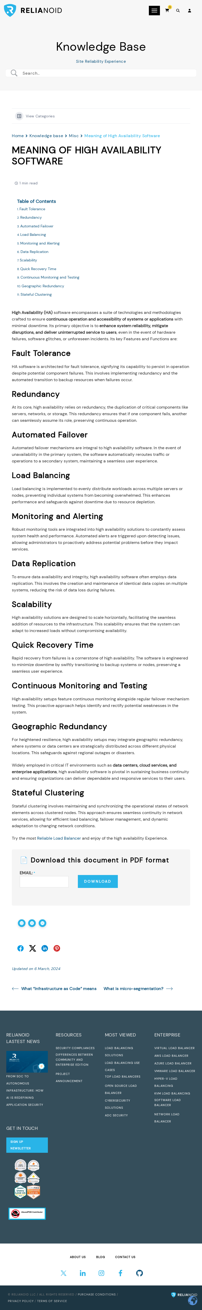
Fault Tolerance (32, 209)
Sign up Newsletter (21, 1145)
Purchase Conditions (97, 1294)
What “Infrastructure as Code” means (59, 988)
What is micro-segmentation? (133, 988)
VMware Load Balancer (174, 1071)
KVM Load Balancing (172, 1093)
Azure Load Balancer (173, 1063)
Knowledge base (46, 135)
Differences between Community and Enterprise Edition (74, 1060)
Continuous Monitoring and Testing (50, 277)
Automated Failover (36, 226)
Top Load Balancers (122, 1076)
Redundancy (31, 217)
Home (18, 135)
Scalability (28, 260)
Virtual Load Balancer (174, 1048)
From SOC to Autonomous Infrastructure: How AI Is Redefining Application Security (25, 1090)
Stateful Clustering (36, 294)
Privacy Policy (21, 1301)
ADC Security (116, 1115)
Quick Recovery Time (38, 268)
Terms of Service (52, 1301)
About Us (78, 1257)
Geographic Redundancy (43, 286)
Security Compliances (75, 1048)
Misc (74, 135)
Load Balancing (33, 234)
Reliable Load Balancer (59, 838)
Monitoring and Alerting (40, 243)
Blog (100, 1257)
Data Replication (34, 251)
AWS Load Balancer (171, 1056)
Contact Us (125, 1257)
